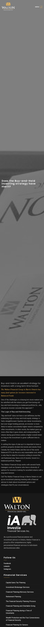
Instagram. (7, 569)
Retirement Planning (13, 597)
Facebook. (7, 563)
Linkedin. (7, 566)
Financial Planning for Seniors (17, 625)
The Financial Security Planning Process (21, 601)
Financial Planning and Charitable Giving (20, 606)
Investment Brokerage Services (17, 587)
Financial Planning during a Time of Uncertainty (19, 612)
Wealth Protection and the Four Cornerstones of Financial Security (22, 619)
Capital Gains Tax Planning (15, 583)
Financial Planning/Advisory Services (20, 592)
